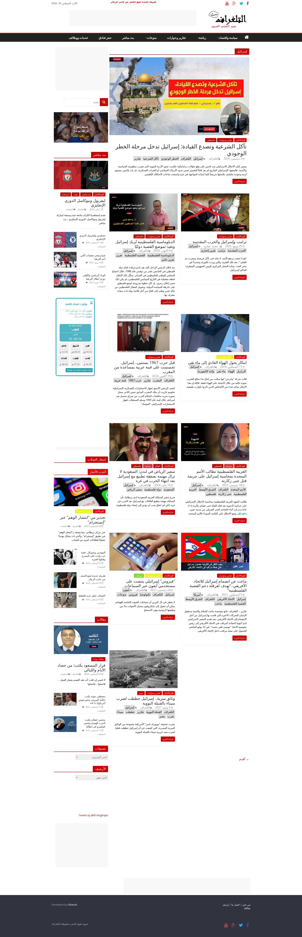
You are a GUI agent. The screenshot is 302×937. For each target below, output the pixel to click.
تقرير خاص (167, 259)
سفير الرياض (134, 489)
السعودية (169, 489)
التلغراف (214, 158)
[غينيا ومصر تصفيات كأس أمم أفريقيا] (65, 253)
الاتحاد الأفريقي (225, 599)
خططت (130, 712)
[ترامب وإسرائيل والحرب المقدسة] (215, 196)
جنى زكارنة (224, 494)
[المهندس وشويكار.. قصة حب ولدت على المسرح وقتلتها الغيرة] (65, 550)
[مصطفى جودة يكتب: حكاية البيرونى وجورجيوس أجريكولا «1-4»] (65, 694)
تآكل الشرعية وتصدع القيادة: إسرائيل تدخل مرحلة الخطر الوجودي (181, 149)
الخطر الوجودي (170, 158)
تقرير (119, 255)
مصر (141, 693)
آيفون (126, 590)
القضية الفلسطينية (235, 603)
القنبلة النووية (154, 712)
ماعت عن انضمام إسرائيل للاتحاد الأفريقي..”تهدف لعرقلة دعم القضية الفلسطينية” (218, 585)
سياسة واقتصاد (228, 38)
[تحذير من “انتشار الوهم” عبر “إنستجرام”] (81, 479)
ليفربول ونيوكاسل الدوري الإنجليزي (85, 202)
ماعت (218, 603)
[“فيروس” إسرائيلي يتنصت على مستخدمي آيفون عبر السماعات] (143, 535)
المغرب (157, 380)
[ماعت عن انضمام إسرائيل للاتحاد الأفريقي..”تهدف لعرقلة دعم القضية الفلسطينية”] (215, 535)
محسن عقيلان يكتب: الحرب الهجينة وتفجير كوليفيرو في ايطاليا (94, 723)
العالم (157, 466)
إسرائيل (197, 158)
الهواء (231, 371)
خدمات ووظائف (78, 38)
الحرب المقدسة (237, 250)
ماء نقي (221, 371)
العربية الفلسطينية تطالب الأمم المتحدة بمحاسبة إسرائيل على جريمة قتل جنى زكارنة (217, 476)
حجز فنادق (105, 38)
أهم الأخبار (240, 140)
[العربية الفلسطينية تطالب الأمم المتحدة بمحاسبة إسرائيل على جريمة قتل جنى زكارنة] (215, 425)
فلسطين (211, 140)
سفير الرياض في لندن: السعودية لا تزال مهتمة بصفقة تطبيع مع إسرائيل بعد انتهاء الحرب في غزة (146, 476)
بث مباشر (128, 38)
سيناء (120, 712)
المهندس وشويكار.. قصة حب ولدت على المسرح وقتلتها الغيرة (93, 556)
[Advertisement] (132, 18)
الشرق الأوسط (207, 489)
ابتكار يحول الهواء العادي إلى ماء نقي (217, 362)
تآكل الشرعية (151, 158)
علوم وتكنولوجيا (225, 357)
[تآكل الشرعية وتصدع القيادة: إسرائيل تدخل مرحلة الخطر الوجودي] (179, 59)
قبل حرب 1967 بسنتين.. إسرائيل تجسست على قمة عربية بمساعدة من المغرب (144, 367)
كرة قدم (65, 194)
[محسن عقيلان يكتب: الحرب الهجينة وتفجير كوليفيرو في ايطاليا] (65, 718)
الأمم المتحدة (238, 489)
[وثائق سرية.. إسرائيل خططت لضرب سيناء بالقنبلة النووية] (143, 652)
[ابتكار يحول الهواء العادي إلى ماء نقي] (215, 316)
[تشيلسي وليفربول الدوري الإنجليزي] (65, 233)
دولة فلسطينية (152, 489)
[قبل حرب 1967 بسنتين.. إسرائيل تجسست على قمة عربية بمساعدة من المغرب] (143, 316)
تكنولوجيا (145, 594)
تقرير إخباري (208, 250)
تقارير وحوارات (176, 38)
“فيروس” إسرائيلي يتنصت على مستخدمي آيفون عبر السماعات (149, 583)
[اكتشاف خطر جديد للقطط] (65, 594)
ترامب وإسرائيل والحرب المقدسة (220, 241)
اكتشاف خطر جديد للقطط (92, 595)
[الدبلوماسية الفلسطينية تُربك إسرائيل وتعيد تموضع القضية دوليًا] (143, 196)
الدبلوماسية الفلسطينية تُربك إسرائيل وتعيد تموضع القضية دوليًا (145, 244)
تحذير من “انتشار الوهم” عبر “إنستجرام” (82, 519)
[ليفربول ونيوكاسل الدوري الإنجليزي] (81, 162)
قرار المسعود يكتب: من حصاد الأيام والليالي (81, 667)
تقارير (137, 158)
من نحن (246, 904)
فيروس (133, 594)
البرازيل (241, 371)
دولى (75, 194)
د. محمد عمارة (212, 246)
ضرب (170, 716)
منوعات (152, 38)
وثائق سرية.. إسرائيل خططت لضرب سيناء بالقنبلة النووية (145, 700)
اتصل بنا (235, 904)
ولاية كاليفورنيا (206, 371)
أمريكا (196, 595)
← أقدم (244, 759)
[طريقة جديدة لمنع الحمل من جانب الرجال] (65, 574)
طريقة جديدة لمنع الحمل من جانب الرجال (133, 3)
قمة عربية (120, 380)
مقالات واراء (98, 659)
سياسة (148, 466)
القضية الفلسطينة (135, 255)
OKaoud (72, 904)
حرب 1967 (134, 380)
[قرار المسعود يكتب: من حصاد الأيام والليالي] (81, 627)
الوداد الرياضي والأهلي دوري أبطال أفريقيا (94, 277)
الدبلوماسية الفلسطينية (161, 255)
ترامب (221, 250)
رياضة (202, 38)
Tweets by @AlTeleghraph (93, 815)
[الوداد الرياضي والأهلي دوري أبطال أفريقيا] (65, 273)
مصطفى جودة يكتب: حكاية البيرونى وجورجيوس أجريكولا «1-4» (91, 700)
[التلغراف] (221, 12)
